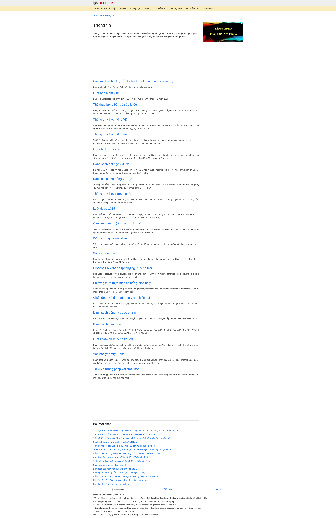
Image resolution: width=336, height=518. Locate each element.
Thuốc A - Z (161, 8)
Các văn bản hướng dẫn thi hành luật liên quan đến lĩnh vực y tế (137, 81)
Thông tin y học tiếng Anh (111, 134)
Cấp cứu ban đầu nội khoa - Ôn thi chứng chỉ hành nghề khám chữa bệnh (127, 453)
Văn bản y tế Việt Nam (108, 354)
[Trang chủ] (104, 3)
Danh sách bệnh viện (107, 324)
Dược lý (148, 8)
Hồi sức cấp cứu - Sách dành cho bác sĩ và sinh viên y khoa (120, 480)
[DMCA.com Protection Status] (118, 489)
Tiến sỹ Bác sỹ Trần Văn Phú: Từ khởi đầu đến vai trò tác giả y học (124, 446)
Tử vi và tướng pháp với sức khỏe (116, 369)
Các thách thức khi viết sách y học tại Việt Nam (115, 442)
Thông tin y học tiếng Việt (111, 119)
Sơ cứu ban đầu (104, 253)
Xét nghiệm (176, 8)
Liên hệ (218, 489)
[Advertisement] (146, 58)
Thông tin (208, 8)
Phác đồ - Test (193, 8)
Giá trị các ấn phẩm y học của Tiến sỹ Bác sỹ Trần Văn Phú (120, 457)
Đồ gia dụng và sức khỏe (110, 238)
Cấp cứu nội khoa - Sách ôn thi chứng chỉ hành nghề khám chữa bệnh (125, 476)
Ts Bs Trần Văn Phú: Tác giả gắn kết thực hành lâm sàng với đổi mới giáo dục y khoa (132, 449)
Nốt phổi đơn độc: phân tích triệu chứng (111, 484)
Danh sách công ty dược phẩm (114, 312)
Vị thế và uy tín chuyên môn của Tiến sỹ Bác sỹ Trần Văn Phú (121, 461)
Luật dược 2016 (104, 208)
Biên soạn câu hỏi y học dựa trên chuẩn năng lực (115, 469)
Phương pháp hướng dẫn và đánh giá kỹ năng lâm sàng (119, 472)
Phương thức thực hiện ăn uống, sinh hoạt (122, 283)
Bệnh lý (122, 8)
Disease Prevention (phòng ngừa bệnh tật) (122, 268)
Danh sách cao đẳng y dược (112, 179)
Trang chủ (98, 15)
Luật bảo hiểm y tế (106, 93)
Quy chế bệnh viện (106, 149)
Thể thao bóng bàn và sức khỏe (115, 105)
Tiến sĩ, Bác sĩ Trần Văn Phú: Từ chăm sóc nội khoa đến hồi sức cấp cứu (126, 434)
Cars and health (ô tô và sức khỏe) (117, 223)
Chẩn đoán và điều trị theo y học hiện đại (121, 298)
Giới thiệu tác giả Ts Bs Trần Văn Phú (110, 465)
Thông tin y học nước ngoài (112, 194)
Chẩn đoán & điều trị (105, 8)
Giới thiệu (168, 489)
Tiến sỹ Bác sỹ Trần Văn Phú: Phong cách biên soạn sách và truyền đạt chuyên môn (132, 438)
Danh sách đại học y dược (111, 164)
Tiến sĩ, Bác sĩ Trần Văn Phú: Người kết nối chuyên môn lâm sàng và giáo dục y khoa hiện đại (136, 430)
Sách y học (135, 8)
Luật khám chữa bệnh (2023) (113, 339)
